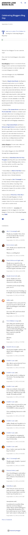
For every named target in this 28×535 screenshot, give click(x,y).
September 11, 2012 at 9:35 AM (15, 295)
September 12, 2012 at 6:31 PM (15, 481)
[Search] (21, 3)
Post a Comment (7, 519)
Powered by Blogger (14, 530)
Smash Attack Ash (12, 276)
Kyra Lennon (10, 245)
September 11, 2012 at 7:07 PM (15, 342)
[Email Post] (3, 219)
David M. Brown (11, 347)
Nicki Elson (10, 486)
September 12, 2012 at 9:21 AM (15, 381)
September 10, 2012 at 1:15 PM (15, 255)
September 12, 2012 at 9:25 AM (15, 441)
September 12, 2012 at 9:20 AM (16, 367)
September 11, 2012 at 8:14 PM (15, 355)
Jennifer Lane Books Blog (9, 3)
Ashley (8, 300)
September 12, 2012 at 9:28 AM (15, 453)
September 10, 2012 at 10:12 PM (16, 271)
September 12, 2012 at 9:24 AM (16, 428)
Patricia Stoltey (11, 470)
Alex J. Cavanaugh (12, 231)
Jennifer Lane (11, 360)
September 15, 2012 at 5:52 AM (15, 515)
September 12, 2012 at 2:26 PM (15, 465)
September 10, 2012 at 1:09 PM (15, 240)
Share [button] (22, 219)
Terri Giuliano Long (12, 321)
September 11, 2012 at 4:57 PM (15, 316)
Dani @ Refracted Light (13, 260)
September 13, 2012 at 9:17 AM (15, 496)
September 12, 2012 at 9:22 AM (15, 416)
